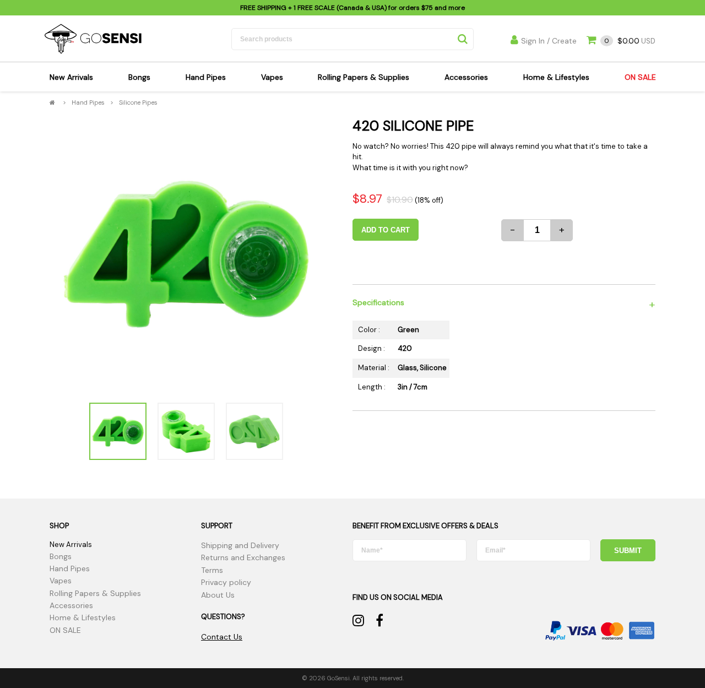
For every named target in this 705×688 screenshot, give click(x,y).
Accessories (466, 77)
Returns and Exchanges (243, 557)
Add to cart (385, 230)
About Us (218, 595)
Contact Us (221, 637)
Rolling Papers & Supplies (363, 77)
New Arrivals (71, 77)
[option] (186, 255)
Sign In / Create (549, 41)
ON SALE (640, 77)
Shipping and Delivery (240, 545)
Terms (212, 570)
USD (629, 41)
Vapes (272, 77)
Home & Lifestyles (556, 77)
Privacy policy (226, 582)
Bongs (139, 77)
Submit (628, 550)
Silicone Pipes (138, 102)
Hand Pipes (206, 77)
